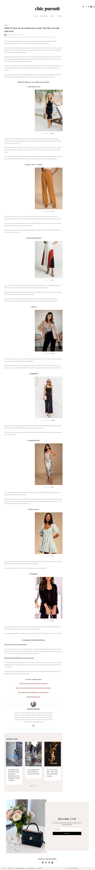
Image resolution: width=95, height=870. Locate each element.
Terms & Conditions (20, 868)
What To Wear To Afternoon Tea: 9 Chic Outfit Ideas (33, 683)
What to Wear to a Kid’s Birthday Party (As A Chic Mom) (33, 692)
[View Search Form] (94, 7)
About (4, 868)
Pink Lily (52, 133)
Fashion (6, 25)
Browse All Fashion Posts (33, 697)
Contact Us (10, 868)
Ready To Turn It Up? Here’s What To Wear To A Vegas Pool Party (33, 688)
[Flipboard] (91, 7)
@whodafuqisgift (38, 721)
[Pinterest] (86, 7)
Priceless (52, 620)
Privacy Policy (30, 868)
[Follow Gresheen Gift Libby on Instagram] (33, 725)
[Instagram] (83, 7)
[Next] (59, 763)
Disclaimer (39, 868)
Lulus (53, 211)
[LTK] (49, 862)
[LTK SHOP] (89, 7)
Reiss (52, 280)
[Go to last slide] (7, 763)
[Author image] (5, 35)
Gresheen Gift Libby (12, 34)
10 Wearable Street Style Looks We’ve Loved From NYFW (33, 772)
